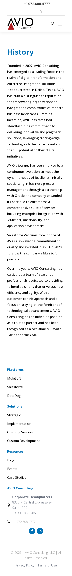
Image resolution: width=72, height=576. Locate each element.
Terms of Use (47, 565)
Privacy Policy (24, 565)
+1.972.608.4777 (37, 4)
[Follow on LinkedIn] (40, 11)
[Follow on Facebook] (32, 11)
